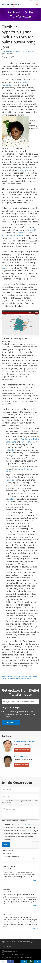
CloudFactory (22, 170)
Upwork (31, 230)
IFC (12, 955)
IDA (8, 955)
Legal (3, 942)
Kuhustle (10, 450)
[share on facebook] (10, 961)
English (12, 57)
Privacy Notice (23, 824)
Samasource (26, 442)
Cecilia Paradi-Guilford (11, 52)
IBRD (3, 955)
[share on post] (17, 961)
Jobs (33, 942)
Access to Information (23, 942)
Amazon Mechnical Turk (12, 235)
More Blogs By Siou (21, 765)
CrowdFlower (22, 232)
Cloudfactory (26, 439)
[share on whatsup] (30, 961)
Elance (4, 268)
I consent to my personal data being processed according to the (20, 714)
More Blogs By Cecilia (22, 750)
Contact (4, 944)
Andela (11, 499)
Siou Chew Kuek (28, 52)
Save (6, 844)
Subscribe (10, 722)
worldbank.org (34, 0)
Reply (34, 858)
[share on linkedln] (23, 961)
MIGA (16, 955)
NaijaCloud (11, 480)
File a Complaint (6, 947)
